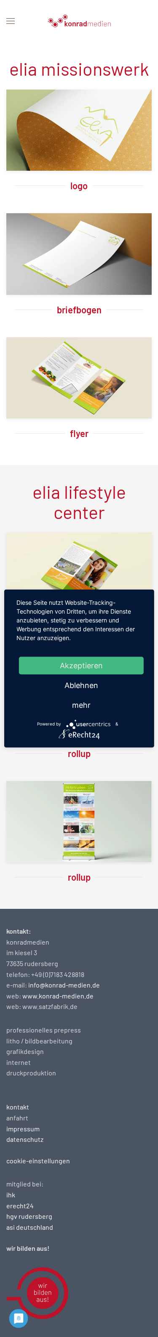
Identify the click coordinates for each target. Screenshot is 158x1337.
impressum (23, 1129)
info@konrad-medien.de (64, 985)
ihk (10, 1195)
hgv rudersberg (29, 1216)
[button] (10, 21)
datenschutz (24, 1139)
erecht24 (20, 1206)
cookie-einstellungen (38, 1161)
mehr (81, 704)
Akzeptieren (81, 665)
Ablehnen (81, 684)
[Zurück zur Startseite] (79, 21)
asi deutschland (29, 1227)
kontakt (17, 1107)
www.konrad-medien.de (58, 996)
